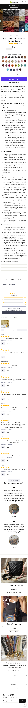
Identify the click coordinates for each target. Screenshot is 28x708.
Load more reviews (14, 480)
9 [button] (10, 34)
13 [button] (15, 34)
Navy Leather (14, 69)
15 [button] (17, 34)
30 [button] (17, 35)
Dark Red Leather (3, 65)
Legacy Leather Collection (6, 57)
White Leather (15, 61)
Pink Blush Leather (18, 61)
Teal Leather (22, 65)
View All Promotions (14, 670)
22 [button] (26, 34)
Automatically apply (16, 667)
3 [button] (3, 34)
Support (14, 675)
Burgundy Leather (6, 65)
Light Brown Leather (25, 57)
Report (8, 343)
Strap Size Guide (14, 266)
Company (14, 684)
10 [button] (11, 34)
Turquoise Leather (7, 69)
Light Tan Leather (9, 61)
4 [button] (4, 34)
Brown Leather (22, 57)
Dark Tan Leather (3, 61)
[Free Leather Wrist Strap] (14, 648)
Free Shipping (8, 49)
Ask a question (14, 275)
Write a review (14, 313)
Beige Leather (12, 61)
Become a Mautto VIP (14, 688)
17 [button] (20, 34)
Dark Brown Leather (18, 57)
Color (14, 54)
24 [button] (10, 35)
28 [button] (15, 35)
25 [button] (11, 35)
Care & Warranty (14, 272)
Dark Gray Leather (15, 57)
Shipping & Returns (14, 269)
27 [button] (14, 35)
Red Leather (25, 61)
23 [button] (27, 34)
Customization (15, 49)
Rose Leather (22, 61)
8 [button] (9, 34)
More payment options (14, 82)
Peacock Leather (25, 65)
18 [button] (21, 34)
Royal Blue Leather (11, 69)
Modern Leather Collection (3, 57)
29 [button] (16, 35)
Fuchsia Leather (9, 65)
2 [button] (2, 34)
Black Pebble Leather (12, 57)
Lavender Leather (17, 69)
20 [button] (23, 34)
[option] (14, 6)
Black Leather (9, 57)
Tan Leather (6, 61)
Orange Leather (12, 65)
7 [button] (8, 34)
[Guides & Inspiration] (14, 609)
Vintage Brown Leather (20, 69)
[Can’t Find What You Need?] (14, 570)
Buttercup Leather (15, 65)
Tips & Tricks (14, 631)
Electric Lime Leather (18, 65)
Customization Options (14, 592)
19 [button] (22, 34)
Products (14, 679)
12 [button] (14, 34)
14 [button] (16, 34)
